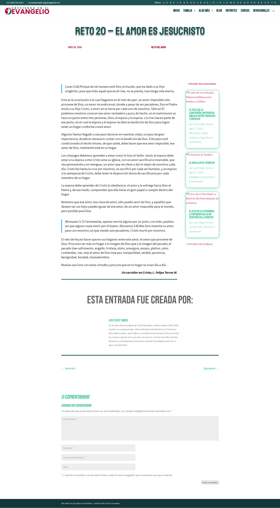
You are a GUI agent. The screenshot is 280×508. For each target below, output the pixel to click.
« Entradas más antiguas (199, 244)
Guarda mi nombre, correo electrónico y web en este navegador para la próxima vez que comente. (119, 475)
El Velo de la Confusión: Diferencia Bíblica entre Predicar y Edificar (202, 114)
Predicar (193, 137)
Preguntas (204, 137)
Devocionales (261, 11)
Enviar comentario (210, 482)
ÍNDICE (158, 3)
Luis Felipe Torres (202, 124)
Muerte (207, 227)
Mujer (204, 133)
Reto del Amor (158, 47)
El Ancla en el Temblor (201, 163)
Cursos (245, 11)
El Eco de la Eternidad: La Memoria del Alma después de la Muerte (201, 214)
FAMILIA (187, 11)
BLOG (219, 11)
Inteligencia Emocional (201, 177)
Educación (194, 133)
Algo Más (204, 11)
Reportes (231, 11)
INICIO (176, 11)
